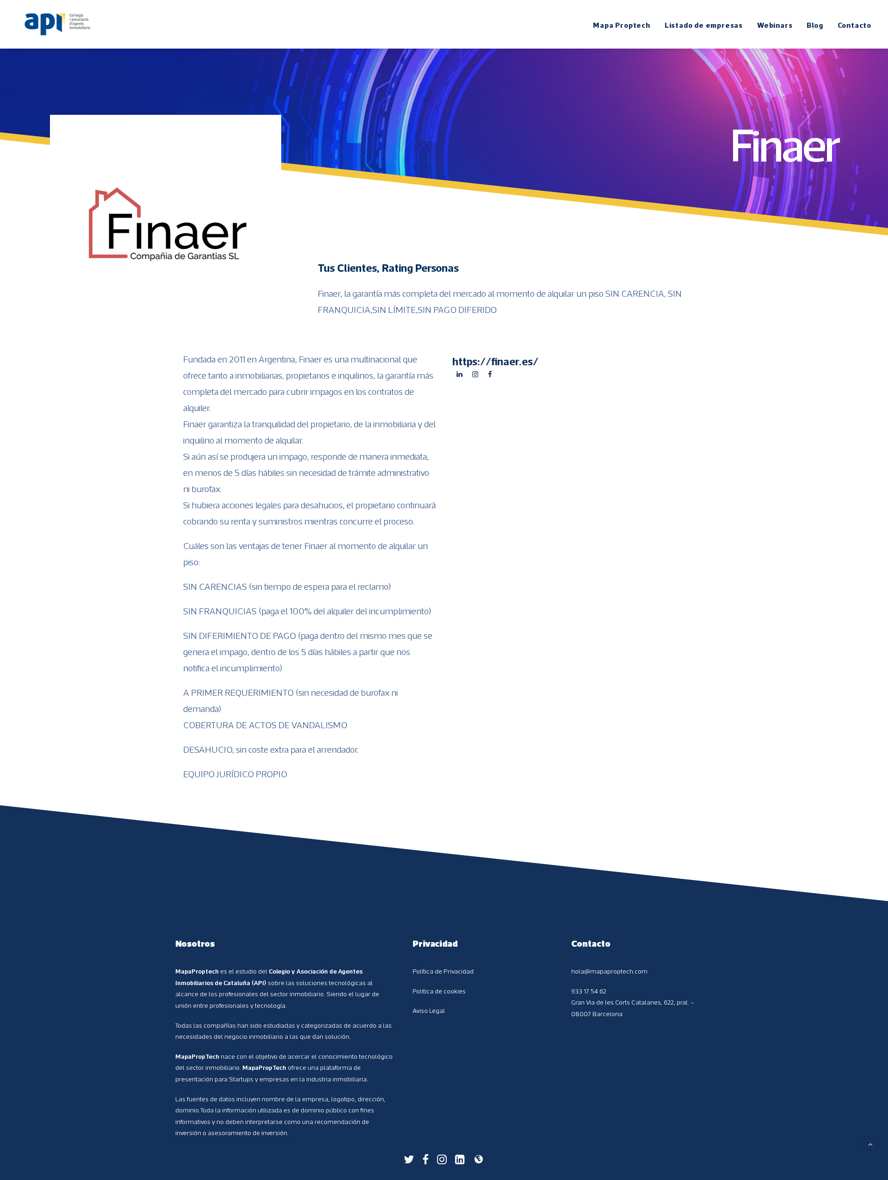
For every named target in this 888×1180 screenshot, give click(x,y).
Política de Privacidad (443, 971)
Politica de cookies (439, 991)
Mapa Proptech (621, 25)
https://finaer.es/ (495, 361)
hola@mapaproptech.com (609, 971)
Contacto (854, 25)
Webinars (774, 25)
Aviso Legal (429, 1010)
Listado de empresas (704, 25)
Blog (815, 25)
